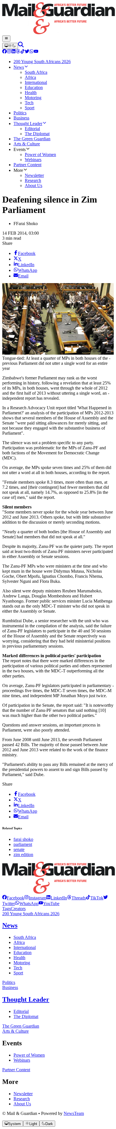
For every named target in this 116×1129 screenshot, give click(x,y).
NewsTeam (74, 1113)
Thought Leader (25, 999)
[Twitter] (27, 52)
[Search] (21, 45)
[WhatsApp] (31, 52)
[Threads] (18, 52)
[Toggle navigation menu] (6, 38)
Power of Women (29, 1055)
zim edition (23, 854)
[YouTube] (36, 52)
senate (19, 849)
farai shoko (23, 839)
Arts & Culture (15, 1031)
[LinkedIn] (13, 52)
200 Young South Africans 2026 (30, 913)
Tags (6, 908)
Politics (8, 982)
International (25, 947)
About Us (22, 1103)
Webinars (22, 1060)
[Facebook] (4, 52)
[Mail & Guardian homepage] (58, 18)
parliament (23, 844)
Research (22, 1098)
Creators (18, 908)
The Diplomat (26, 1016)
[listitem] (13, 897)
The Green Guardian (20, 1026)
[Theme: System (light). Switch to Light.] (10, 46)
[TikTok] (22, 52)
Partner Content (16, 1069)
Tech (18, 967)
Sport (18, 972)
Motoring (22, 962)
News (9, 925)
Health (19, 957)
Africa (19, 942)
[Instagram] (9, 52)
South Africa (25, 937)
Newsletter (23, 1093)
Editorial (21, 1011)
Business (10, 987)
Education (23, 952)
